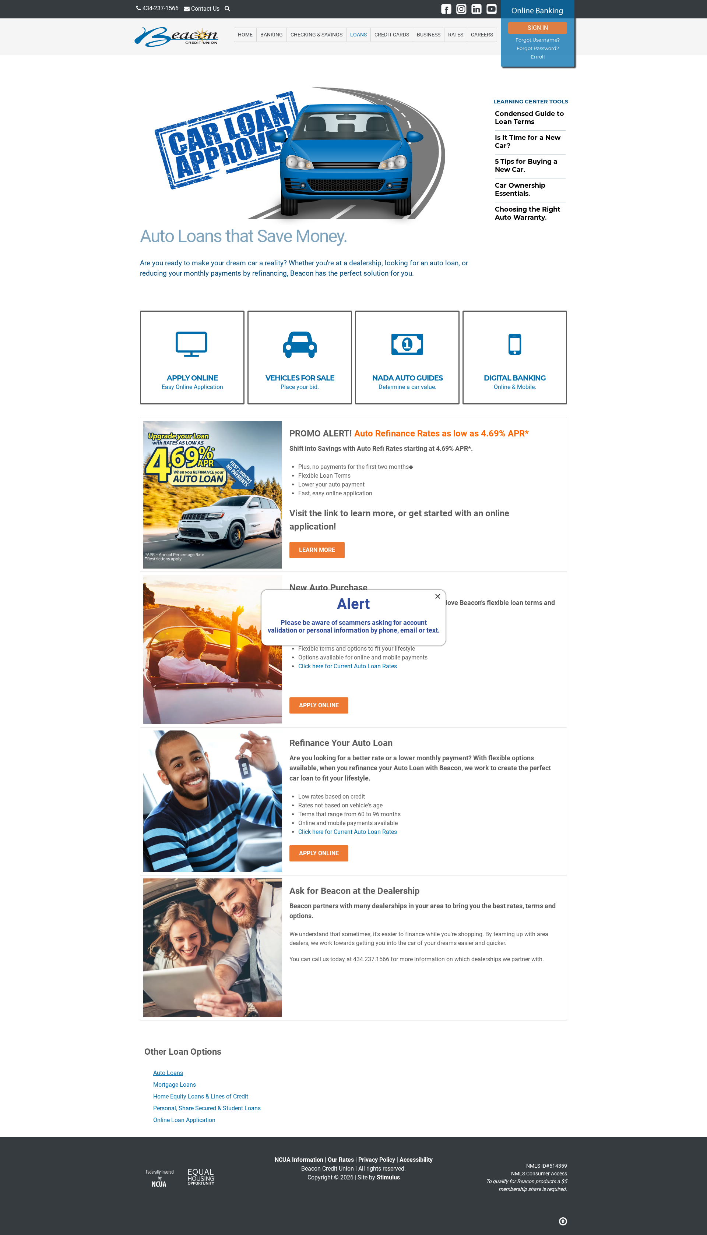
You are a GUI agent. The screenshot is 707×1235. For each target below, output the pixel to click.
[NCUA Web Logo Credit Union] (159, 1180)
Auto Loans (168, 1072)
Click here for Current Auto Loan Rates (347, 666)
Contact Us (204, 8)
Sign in (538, 27)
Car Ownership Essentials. (520, 189)
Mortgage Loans (174, 1084)
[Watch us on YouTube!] (491, 8)
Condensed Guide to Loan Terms (529, 117)
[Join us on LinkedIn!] (476, 8)
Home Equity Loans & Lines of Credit (200, 1096)
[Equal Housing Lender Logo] (201, 1180)
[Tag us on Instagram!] (461, 8)
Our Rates (341, 1159)
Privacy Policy (376, 1159)
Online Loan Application (184, 1120)
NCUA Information (299, 1159)
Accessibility (416, 1159)
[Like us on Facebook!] (446, 8)
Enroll (538, 56)
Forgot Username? (538, 40)
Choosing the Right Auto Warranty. (527, 213)
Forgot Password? (538, 48)
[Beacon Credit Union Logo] (177, 36)
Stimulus (388, 1177)
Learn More (317, 549)
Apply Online (319, 705)
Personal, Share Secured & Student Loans (207, 1108)
